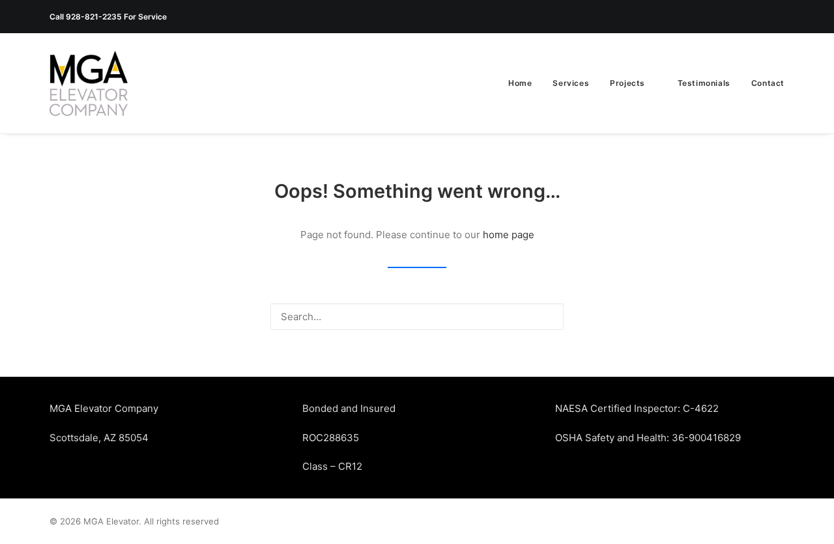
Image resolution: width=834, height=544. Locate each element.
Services (571, 83)
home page (508, 234)
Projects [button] (627, 83)
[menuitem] (524, 83)
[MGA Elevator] (89, 83)
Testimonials (704, 83)
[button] (546, 316)
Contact (767, 83)
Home (520, 83)
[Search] (417, 316)
